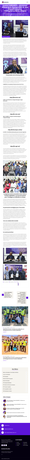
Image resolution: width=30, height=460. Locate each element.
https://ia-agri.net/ (15, 146)
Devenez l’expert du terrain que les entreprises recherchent (15, 412)
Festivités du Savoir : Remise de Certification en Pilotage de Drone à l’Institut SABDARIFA (13, 330)
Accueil (18, 442)
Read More (4, 360)
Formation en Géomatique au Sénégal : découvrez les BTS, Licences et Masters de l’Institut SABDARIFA (15, 408)
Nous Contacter (25, 445)
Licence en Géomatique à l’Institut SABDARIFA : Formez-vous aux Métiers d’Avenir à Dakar (16, 405)
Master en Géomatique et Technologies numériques (10, 372)
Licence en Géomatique (6, 374)
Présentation (25, 442)
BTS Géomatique (5, 376)
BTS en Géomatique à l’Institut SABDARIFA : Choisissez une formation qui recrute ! (16, 401)
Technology (8, 13)
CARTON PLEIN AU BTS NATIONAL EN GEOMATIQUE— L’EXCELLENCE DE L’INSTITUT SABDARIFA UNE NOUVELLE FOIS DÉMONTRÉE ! (17, 416)
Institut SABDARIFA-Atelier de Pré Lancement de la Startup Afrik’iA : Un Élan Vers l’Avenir (8, 295)
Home (4, 13)
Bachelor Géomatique (6, 380)
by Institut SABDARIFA (6, 36)
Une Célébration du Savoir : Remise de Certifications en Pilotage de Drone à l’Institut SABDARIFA (14, 358)
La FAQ (18, 445)
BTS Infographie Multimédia (7, 382)
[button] (27, 2)
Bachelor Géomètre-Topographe (8, 378)
